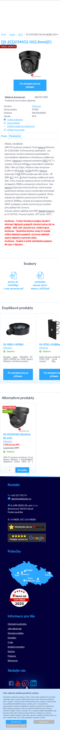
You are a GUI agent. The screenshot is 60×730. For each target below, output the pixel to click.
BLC (12, 177)
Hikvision (36, 106)
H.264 (21, 170)
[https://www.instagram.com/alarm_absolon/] (25, 683)
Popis (4, 135)
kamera (41, 147)
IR (20, 177)
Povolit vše (16, 722)
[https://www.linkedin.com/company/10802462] (33, 683)
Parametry (14, 135)
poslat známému (15, 119)
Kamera (16, 160)
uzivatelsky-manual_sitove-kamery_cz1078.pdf (40, 285)
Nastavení (43, 722)
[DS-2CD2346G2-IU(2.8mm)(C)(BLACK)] (30, 64)
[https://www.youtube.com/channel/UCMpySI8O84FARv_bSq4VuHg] (18, 683)
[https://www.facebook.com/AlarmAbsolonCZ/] (11, 683)
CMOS (45, 160)
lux (28, 163)
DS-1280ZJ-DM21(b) (13, 344)
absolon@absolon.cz (21, 498)
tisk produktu (13, 122)
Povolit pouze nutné (16, 725)
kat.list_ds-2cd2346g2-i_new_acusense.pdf (13, 285)
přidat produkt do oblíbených (21, 126)
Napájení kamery (46, 210)
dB (19, 173)
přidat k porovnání (15, 129)
